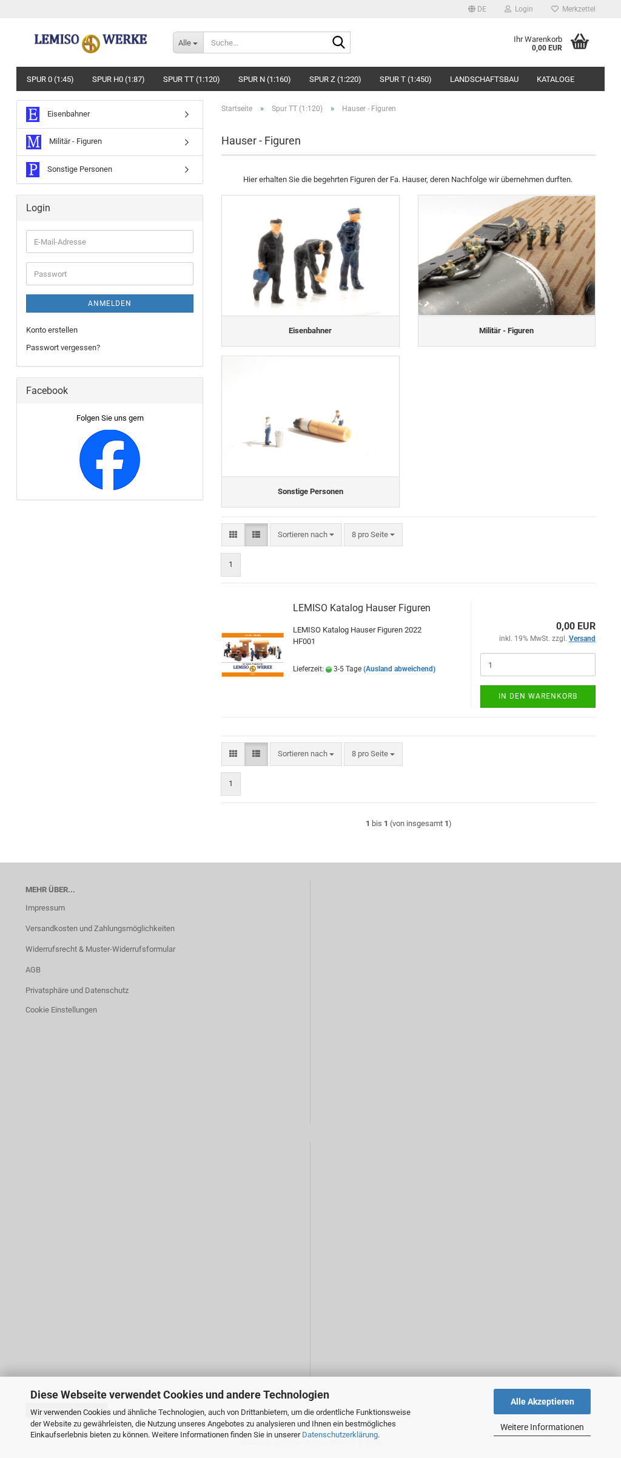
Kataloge (555, 79)
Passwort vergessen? (63, 347)
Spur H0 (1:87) (118, 79)
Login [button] (522, 9)
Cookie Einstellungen (61, 1009)
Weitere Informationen (542, 1427)
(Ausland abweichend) (399, 669)
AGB (33, 969)
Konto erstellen (52, 329)
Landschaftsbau (484, 79)
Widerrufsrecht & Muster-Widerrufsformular (100, 949)
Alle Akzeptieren (542, 1401)
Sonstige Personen (78, 169)
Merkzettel (577, 9)
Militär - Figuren (74, 141)
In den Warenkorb (537, 696)
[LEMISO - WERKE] (90, 42)
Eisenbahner (67, 113)
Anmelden (110, 303)
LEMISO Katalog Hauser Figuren (362, 608)
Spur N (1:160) (264, 79)
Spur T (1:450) (406, 79)
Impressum (45, 907)
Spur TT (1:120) (191, 79)
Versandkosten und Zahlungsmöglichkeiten (100, 928)
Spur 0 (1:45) (50, 79)
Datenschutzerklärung (340, 1434)
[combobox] (306, 535)
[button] (477, 9)
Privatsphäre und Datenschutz (77, 990)
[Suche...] (339, 43)
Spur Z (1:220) (335, 79)
